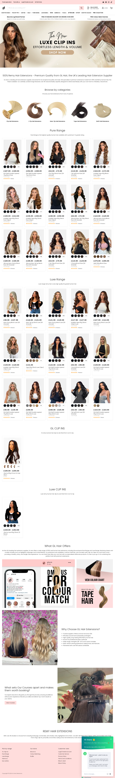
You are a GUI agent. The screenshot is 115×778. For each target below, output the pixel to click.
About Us (33, 762)
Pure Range (36, 13)
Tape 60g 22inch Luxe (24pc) (35, 377)
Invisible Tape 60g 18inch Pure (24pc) (101, 184)
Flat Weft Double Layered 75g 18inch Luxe (11, 423)
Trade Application (7, 2)
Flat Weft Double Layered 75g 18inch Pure (11, 184)
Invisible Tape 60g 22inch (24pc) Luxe (11, 378)
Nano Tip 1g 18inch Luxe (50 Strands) (12, 333)
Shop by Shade (6, 13)
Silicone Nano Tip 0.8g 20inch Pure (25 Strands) (80, 229)
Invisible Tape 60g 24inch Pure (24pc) (56, 229)
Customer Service (63, 764)
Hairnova (57, 13)
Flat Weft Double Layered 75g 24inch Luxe (101, 378)
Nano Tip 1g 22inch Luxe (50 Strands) (34, 333)
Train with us (16, 2)
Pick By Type (15, 13)
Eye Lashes (5, 771)
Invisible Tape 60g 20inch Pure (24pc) (11, 229)
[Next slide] (110, 49)
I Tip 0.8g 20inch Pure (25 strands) (56, 184)
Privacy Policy (62, 766)
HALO (29, 13)
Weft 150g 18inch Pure (100, 273)
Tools (64, 13)
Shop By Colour (86, 13)
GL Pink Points (38, 2)
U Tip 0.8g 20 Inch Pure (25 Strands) (57, 274)
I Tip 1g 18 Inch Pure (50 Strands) (78, 184)
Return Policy (62, 773)
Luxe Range (44, 13)
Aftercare (71, 13)
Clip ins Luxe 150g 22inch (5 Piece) (12, 543)
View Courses (10, 713)
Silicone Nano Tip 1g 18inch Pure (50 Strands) (101, 229)
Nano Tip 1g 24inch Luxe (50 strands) (57, 333)
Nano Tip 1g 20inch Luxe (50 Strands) (102, 333)
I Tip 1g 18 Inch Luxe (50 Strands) (78, 423)
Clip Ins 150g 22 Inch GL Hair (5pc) (12, 484)
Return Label (62, 771)
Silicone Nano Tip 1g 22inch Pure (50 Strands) (12, 274)
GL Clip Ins (5, 762)
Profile (32, 766)
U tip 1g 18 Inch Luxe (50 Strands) (78, 378)
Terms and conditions (64, 769)
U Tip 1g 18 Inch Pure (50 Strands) (78, 274)
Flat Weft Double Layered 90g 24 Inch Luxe (101, 423)
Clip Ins (23, 13)
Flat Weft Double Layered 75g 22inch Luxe (56, 378)
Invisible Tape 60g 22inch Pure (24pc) (33, 229)
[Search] (81, 8)
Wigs (51, 13)
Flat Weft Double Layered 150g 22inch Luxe (34, 423)
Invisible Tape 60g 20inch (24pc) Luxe (78, 333)
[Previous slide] (4, 49)
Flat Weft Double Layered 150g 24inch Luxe (56, 423)
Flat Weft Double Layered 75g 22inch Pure (34, 184)
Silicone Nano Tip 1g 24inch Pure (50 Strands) (34, 274)
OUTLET (78, 13)
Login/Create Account (27, 2)
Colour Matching (35, 764)
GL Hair (5, 486)
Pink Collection (98, 13)
